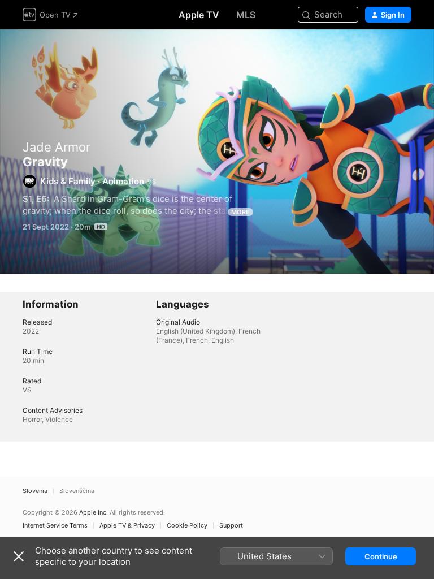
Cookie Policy (187, 525)
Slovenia (35, 491)
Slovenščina (76, 491)
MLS (245, 14)
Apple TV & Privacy (127, 525)
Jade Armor (56, 147)
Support (231, 525)
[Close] (19, 556)
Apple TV (199, 14)
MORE (240, 212)
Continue (380, 556)
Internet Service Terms (55, 525)
